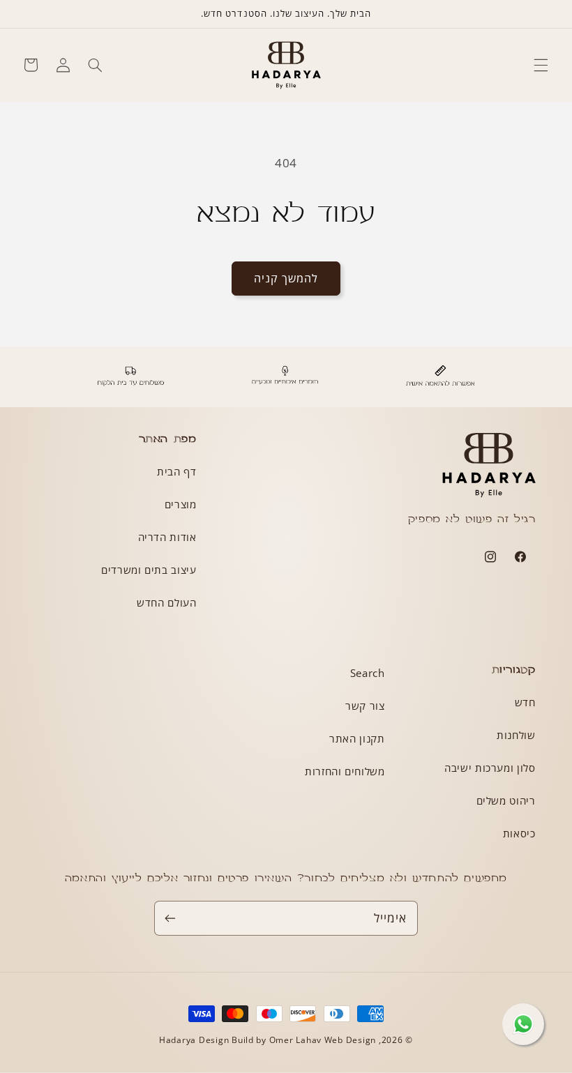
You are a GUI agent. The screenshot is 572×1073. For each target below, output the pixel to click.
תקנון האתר (356, 738)
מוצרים (181, 504)
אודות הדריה (167, 537)
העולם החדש (166, 602)
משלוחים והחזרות (344, 771)
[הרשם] (170, 918)
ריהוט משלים (506, 800)
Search (367, 673)
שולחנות (516, 735)
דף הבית (176, 471)
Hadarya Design (195, 1040)
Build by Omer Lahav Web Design (304, 1040)
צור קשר (364, 706)
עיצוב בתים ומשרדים (148, 570)
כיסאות (519, 833)
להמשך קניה (286, 278)
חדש (525, 702)
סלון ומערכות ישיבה (489, 768)
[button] (541, 65)
